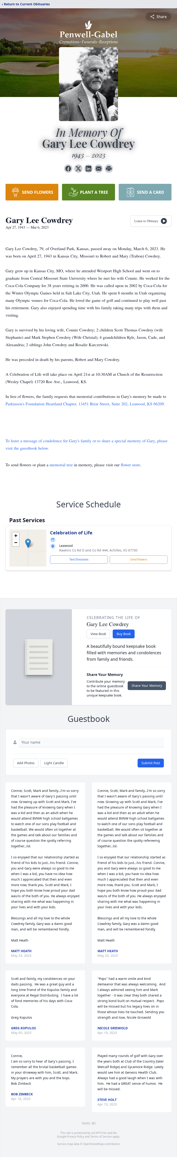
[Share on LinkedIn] (88, 168)
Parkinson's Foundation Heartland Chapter (41, 403)
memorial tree (61, 464)
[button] (28, 543)
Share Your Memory (147, 685)
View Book (98, 634)
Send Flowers (138, 559)
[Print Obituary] (109, 168)
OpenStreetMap (93, 1144)
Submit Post (151, 763)
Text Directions (78, 559)
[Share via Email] (98, 168)
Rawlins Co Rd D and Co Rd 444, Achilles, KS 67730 (98, 550)
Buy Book (124, 634)
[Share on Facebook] (68, 168)
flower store (130, 464)
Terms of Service (101, 1137)
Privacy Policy (75, 1137)
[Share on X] (78, 168)
